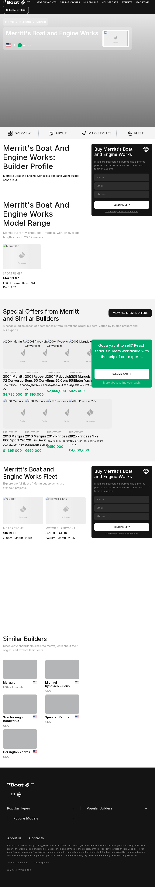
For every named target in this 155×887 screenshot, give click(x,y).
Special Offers (16, 9)
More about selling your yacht (121, 382)
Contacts (36, 838)
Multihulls (91, 2)
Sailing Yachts (70, 2)
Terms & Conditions (17, 862)
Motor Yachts (47, 2)
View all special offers (130, 312)
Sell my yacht (121, 373)
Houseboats (110, 2)
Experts (127, 2)
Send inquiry (122, 204)
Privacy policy (41, 862)
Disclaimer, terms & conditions (121, 211)
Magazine (142, 2)
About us (14, 838)
